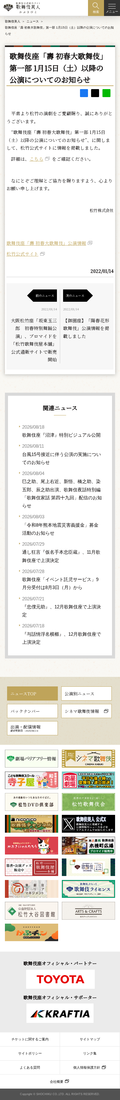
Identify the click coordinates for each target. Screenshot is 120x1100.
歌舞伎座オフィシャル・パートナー (60, 963)
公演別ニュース (79, 693)
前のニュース (45, 295)
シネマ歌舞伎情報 (82, 711)
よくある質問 (30, 1067)
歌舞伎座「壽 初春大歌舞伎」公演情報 (46, 243)
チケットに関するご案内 (30, 1039)
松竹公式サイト (22, 253)
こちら (36, 158)
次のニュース (75, 295)
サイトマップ (90, 1039)
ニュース (32, 21)
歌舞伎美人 (12, 21)
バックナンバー (25, 711)
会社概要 (56, 1081)
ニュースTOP (23, 693)
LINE (106, 93)
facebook (84, 93)
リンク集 (90, 1053)
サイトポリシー (30, 1053)
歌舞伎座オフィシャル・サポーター (60, 997)
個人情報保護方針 (86, 1067)
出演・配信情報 (25, 728)
